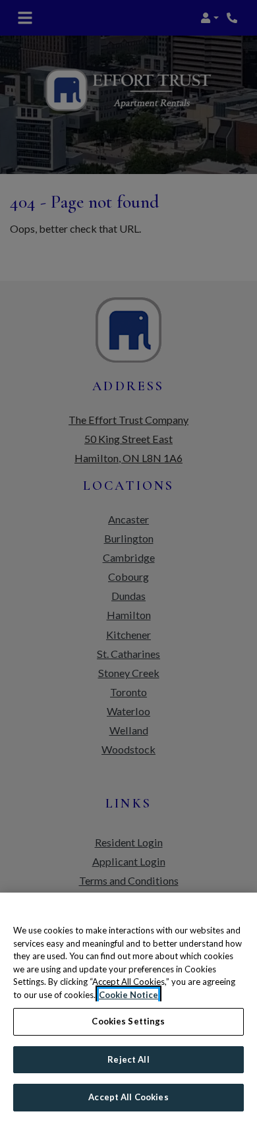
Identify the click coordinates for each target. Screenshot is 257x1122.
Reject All (128, 1059)
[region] (128, 1007)
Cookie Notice (128, 994)
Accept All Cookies (128, 1097)
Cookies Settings (128, 1021)
